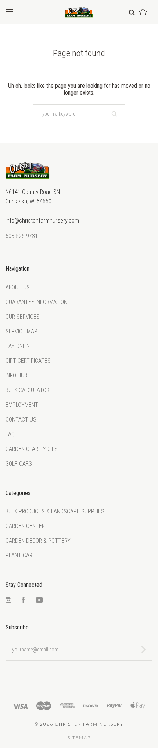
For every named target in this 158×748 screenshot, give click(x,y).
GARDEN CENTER (25, 526)
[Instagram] (8, 600)
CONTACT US (21, 419)
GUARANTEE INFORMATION (36, 302)
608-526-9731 (22, 235)
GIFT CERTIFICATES (28, 360)
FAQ (10, 434)
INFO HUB (16, 375)
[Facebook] (23, 600)
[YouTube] (39, 600)
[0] (143, 11)
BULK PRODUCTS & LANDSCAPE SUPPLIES (55, 511)
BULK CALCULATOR (27, 390)
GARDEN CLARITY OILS (32, 448)
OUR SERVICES (23, 316)
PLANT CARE (20, 555)
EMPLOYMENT (22, 404)
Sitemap (79, 737)
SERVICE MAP (21, 331)
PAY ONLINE (19, 346)
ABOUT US (18, 287)
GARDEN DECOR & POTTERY (38, 540)
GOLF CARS (19, 463)
